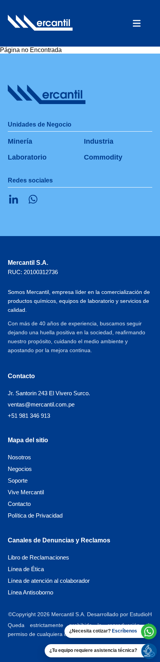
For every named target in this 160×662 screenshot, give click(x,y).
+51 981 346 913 (29, 415)
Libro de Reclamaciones (38, 557)
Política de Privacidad (35, 515)
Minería (20, 141)
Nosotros (19, 457)
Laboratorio (27, 157)
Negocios (20, 469)
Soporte (18, 480)
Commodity (103, 157)
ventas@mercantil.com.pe (41, 404)
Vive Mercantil (26, 492)
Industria (98, 141)
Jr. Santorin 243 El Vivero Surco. (49, 393)
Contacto (19, 503)
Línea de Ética (26, 569)
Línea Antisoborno (30, 592)
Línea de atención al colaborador (49, 580)
